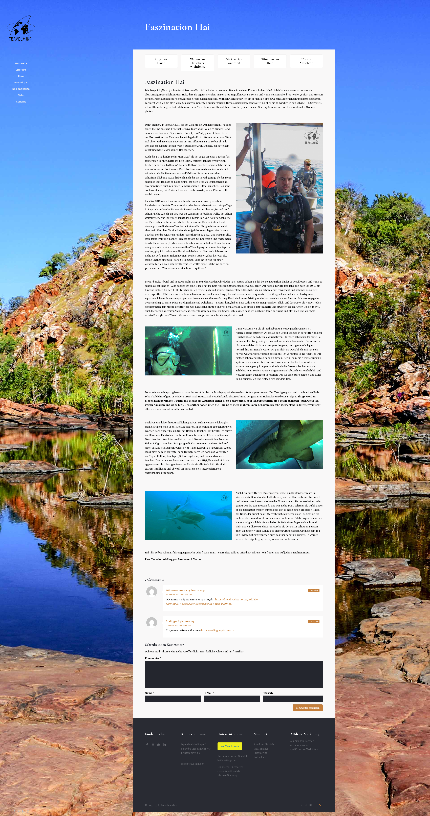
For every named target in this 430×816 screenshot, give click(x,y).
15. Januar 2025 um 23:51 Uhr (179, 594)
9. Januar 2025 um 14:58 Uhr (178, 625)
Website (268, 693)
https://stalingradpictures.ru (217, 630)
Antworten (313, 591)
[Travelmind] (21, 30)
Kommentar (153, 658)
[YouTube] (18, 811)
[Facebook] (14, 811)
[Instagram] (28, 811)
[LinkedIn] (23, 811)
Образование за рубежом (182, 590)
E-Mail (209, 693)
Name (149, 693)
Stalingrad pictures (178, 621)
